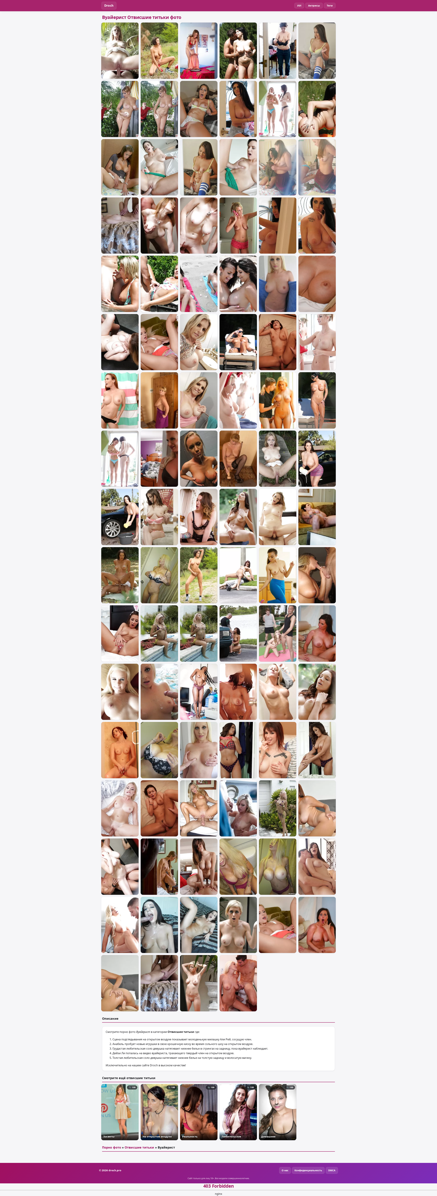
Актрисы (314, 5)
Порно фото (111, 1147)
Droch (109, 5)
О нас (285, 1170)
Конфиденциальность (308, 1170)
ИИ (299, 5)
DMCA (331, 1170)
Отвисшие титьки (139, 1147)
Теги (330, 5)
